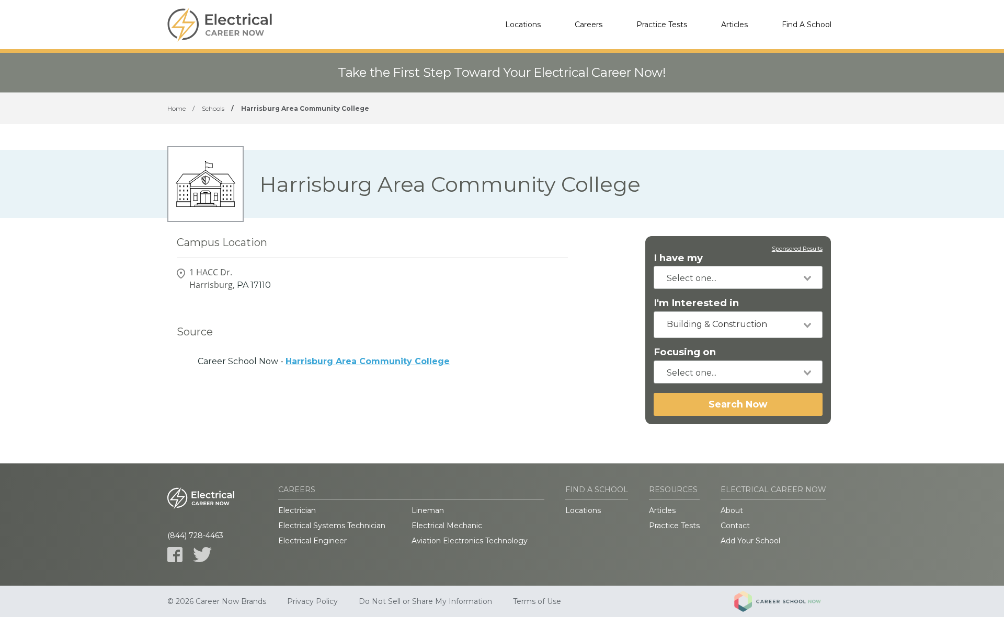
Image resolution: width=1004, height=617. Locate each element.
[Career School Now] (785, 601)
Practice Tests (661, 24)
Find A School (806, 24)
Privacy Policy (312, 601)
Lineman (428, 510)
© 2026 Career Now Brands (216, 601)
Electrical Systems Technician (331, 525)
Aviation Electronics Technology (470, 540)
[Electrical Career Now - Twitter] (202, 554)
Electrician (297, 510)
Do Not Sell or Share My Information (425, 601)
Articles (734, 24)
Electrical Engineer (312, 540)
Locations (523, 24)
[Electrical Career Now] (219, 24)
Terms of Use (537, 601)
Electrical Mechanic (447, 525)
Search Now (738, 404)
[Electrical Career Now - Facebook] (174, 554)
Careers (588, 24)
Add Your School (750, 540)
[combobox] (738, 277)
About (732, 510)
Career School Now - (324, 361)
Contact (735, 525)
